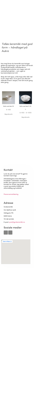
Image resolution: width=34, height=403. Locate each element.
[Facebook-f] (27, 5)
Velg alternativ (9, 114)
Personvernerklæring (11, 194)
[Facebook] (6, 232)
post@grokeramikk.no (17, 222)
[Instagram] (30, 5)
